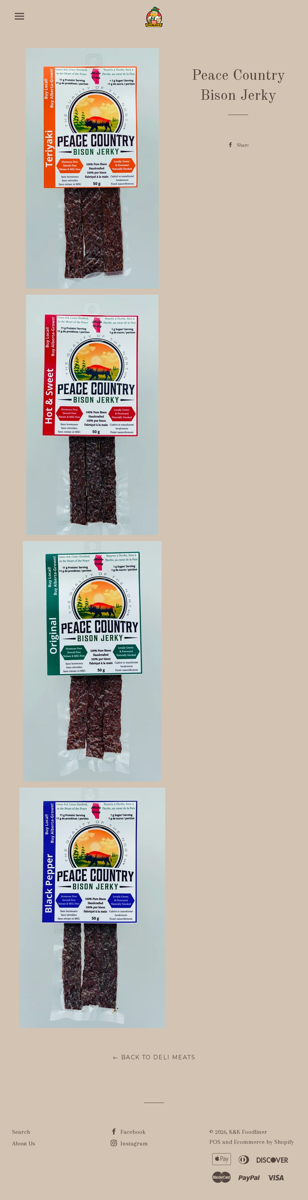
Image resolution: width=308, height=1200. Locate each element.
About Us (23, 1143)
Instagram (133, 1143)
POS (215, 1141)
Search (21, 1131)
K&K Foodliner (248, 1131)
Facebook (132, 1131)
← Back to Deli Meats (154, 1057)
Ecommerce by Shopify (264, 1141)
